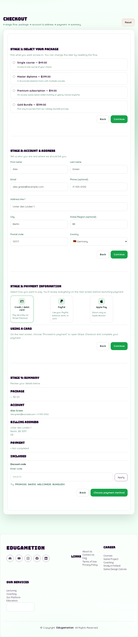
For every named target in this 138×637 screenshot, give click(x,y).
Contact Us (88, 555)
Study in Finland (112, 566)
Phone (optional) (79, 179)
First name (16, 162)
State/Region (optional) (83, 217)
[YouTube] (19, 558)
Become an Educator (20, 606)
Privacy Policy (90, 565)
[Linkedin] (46, 558)
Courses (108, 556)
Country (74, 234)
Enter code (16, 468)
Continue (119, 119)
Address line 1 (17, 199)
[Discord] (10, 558)
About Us (87, 551)
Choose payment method (109, 492)
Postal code (17, 234)
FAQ (84, 558)
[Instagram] (28, 558)
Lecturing (11, 591)
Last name (75, 162)
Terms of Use (89, 562)
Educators (12, 601)
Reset (128, 22)
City (12, 217)
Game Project (111, 559)
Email (13, 179)
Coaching (109, 562)
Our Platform (13, 597)
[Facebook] (37, 558)
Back (103, 119)
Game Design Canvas (115, 569)
